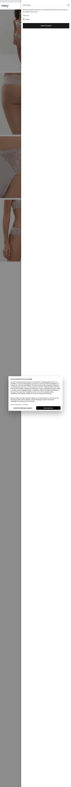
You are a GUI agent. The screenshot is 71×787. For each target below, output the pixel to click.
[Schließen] (68, 5)
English (27, 19)
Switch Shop (46, 26)
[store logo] (5, 6)
